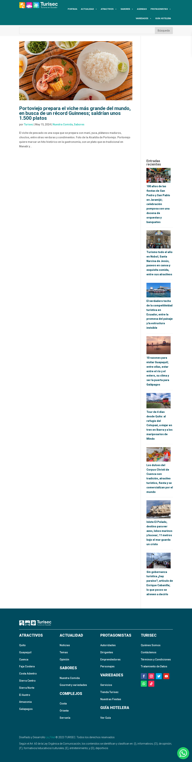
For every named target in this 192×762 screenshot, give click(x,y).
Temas (64, 652)
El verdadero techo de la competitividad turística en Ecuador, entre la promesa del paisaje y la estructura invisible (159, 314)
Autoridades (108, 645)
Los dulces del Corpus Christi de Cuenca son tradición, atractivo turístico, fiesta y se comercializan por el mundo (159, 478)
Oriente (64, 710)
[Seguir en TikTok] (151, 684)
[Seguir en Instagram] (151, 676)
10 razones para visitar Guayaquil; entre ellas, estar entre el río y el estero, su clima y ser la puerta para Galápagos (157, 371)
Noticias (65, 645)
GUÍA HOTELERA (163, 18)
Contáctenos (148, 652)
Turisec (28, 124)
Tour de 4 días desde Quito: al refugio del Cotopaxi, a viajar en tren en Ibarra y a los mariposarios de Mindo (159, 425)
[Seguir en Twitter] (159, 676)
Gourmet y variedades (73, 684)
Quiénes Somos (150, 645)
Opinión (64, 659)
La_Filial (50, 737)
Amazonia (25, 701)
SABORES (125, 9)
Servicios (106, 684)
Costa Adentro (28, 673)
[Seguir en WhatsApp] (144, 684)
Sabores (79, 124)
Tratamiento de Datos (154, 666)
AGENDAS (142, 9)
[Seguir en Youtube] (166, 676)
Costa (63, 703)
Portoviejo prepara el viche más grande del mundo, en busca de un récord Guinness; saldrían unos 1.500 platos (75, 113)
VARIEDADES (142, 18)
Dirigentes (106, 652)
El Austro (24, 694)
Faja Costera (27, 666)
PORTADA (72, 9)
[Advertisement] (159, 97)
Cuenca (23, 659)
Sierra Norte (26, 687)
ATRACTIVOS (107, 9)
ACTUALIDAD (87, 9)
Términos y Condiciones (156, 659)
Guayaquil (25, 652)
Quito (22, 645)
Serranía (65, 717)
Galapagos (26, 708)
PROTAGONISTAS (159, 9)
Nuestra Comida (63, 124)
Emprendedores (110, 659)
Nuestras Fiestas (110, 699)
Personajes (107, 666)
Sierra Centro (27, 680)
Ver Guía (105, 717)
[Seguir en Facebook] (144, 676)
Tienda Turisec (109, 692)
